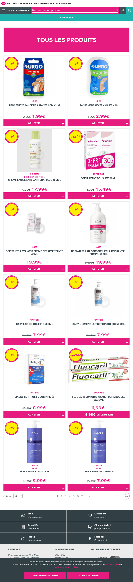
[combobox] (74, 10)
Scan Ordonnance (18, 10)
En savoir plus (112, 564)
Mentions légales (62, 557)
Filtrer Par (66, 17)
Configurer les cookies (45, 575)
